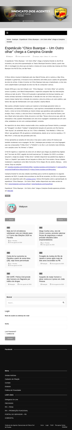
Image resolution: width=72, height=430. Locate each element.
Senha (7, 324)
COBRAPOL (9, 418)
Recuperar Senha (60, 425)
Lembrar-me (10, 333)
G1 (49, 56)
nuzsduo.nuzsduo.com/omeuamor (44, 167)
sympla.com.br (31, 179)
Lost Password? (10, 331)
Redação (44, 263)
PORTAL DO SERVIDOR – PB (15, 414)
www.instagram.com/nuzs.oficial (19, 184)
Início (42, 425)
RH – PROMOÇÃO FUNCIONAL (16, 411)
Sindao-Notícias (10, 375)
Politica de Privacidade (13, 390)
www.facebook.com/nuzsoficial (42, 184)
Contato (7, 383)
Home (9, 39)
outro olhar (54, 56)
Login (47, 425)
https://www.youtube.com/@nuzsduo (43, 169)
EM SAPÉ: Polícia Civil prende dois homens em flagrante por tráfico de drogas (18, 279)
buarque (15, 39)
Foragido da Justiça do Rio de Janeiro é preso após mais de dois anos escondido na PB (50, 258)
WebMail (64, 427)
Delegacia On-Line (11, 399)
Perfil (51, 425)
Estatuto (8, 386)
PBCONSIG (9, 403)
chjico (41, 56)
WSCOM (10, 191)
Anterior (11, 219)
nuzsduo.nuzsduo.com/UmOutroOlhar (20, 167)
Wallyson (10, 56)
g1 (8, 195)
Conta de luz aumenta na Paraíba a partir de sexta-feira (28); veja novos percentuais (18, 258)
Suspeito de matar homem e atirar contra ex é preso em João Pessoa (52, 279)
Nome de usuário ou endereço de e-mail (17, 315)
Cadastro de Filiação (12, 379)
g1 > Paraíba (13, 240)
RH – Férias (9, 407)
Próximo (60, 219)
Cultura (46, 56)
